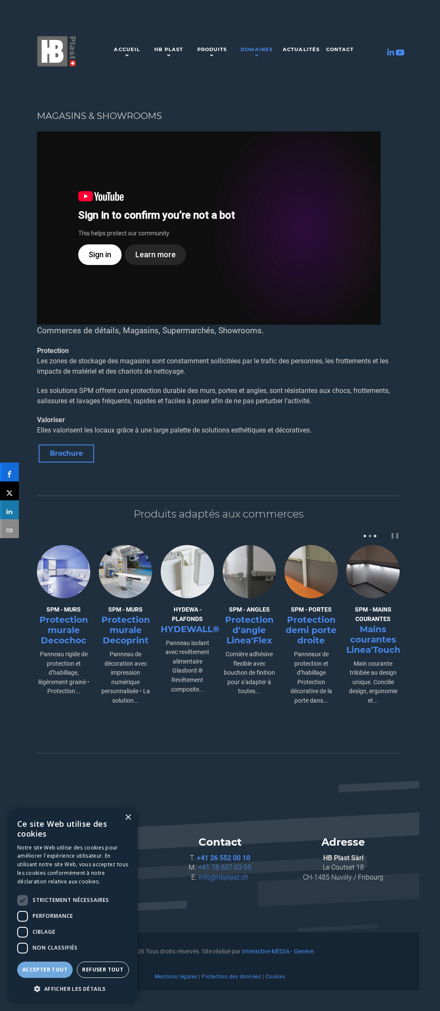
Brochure (66, 453)
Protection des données (231, 977)
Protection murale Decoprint (125, 630)
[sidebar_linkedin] (9, 509)
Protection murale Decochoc (64, 630)
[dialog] (73, 905)
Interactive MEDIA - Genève (278, 951)
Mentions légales (176, 977)
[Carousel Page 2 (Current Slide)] (370, 536)
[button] (73, 989)
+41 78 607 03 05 (224, 867)
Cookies (276, 977)
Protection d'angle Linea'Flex (249, 630)
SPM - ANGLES (249, 609)
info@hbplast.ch (223, 877)
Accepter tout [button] (44, 969)
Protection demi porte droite (311, 630)
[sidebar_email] (9, 528)
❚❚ (395, 535)
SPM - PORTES (311, 609)
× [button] (128, 817)
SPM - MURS (63, 609)
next (390, 536)
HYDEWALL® (190, 629)
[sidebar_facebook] (9, 472)
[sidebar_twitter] (9, 490)
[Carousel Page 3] (375, 536)
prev (383, 536)
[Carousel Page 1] (365, 536)
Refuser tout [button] (102, 969)
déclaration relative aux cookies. (58, 881)
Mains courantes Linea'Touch (373, 639)
